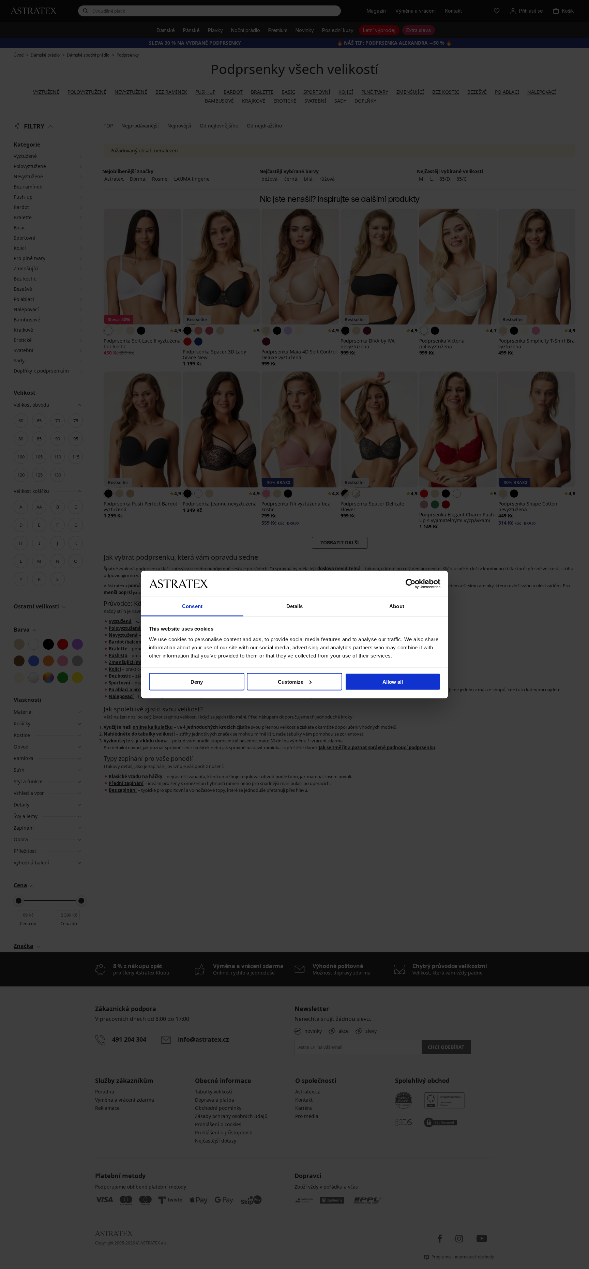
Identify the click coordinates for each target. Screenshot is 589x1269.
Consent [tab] (192, 606)
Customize (290, 681)
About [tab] (396, 606)
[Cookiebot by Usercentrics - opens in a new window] (410, 583)
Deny (197, 681)
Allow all (392, 681)
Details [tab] (294, 606)
